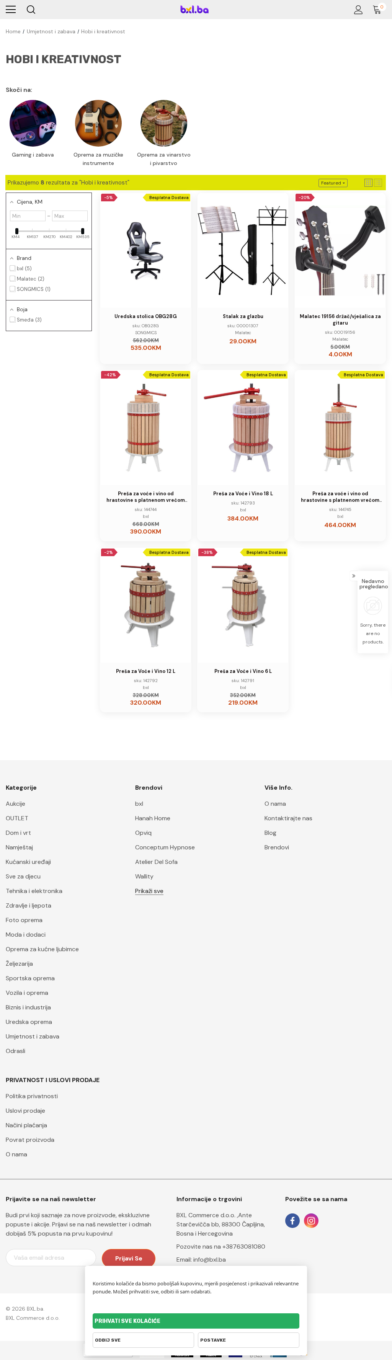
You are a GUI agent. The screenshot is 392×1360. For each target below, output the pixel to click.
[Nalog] (357, 9)
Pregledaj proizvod (151, 261)
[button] (368, 183)
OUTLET (17, 818)
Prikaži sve (149, 891)
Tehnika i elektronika (34, 891)
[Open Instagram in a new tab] (311, 1220)
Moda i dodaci (26, 935)
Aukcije (15, 804)
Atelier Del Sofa (156, 862)
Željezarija (19, 964)
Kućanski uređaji (28, 862)
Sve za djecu (23, 876)
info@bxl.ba (209, 1260)
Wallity (144, 876)
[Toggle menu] (11, 9)
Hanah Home (152, 818)
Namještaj (19, 847)
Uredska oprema (29, 1022)
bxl (139, 804)
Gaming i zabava (33, 154)
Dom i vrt (18, 833)
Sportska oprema (30, 978)
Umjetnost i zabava (32, 1036)
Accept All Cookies (196, 1321)
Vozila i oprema (27, 993)
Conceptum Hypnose (165, 847)
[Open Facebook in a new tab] (292, 1220)
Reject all (143, 1340)
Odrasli (15, 1051)
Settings (248, 1340)
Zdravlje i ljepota (28, 905)
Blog (270, 833)
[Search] (30, 9)
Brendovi (277, 847)
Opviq (143, 833)
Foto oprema (24, 920)
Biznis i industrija (28, 1007)
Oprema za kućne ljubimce (42, 949)
